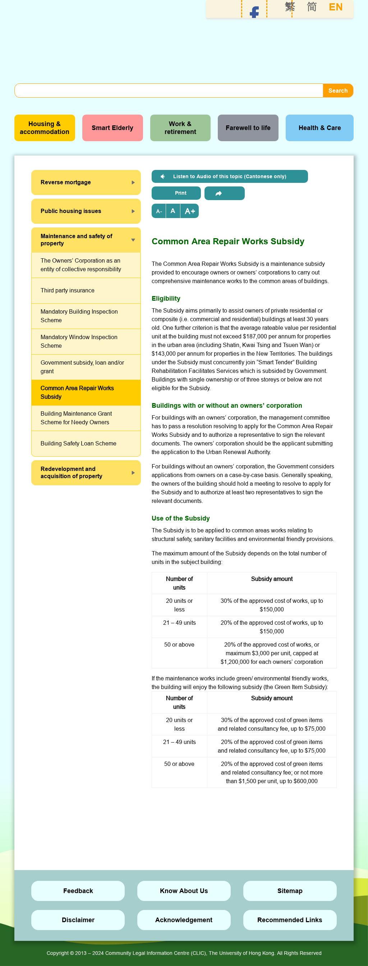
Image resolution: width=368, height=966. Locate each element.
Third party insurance (68, 290)
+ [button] (193, 211)
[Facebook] (254, 15)
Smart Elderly (112, 127)
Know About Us (184, 891)
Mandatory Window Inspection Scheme (79, 341)
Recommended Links (289, 920)
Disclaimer (78, 920)
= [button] (173, 211)
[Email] (224, 193)
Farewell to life (248, 127)
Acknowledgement (183, 920)
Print (181, 193)
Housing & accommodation (44, 127)
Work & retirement (180, 127)
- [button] (161, 211)
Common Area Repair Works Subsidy (77, 392)
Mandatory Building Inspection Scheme (79, 315)
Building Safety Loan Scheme (78, 443)
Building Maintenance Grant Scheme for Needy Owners (76, 417)
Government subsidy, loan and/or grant (82, 366)
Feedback (78, 891)
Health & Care (320, 127)
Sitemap (290, 891)
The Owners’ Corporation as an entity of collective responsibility (81, 264)
